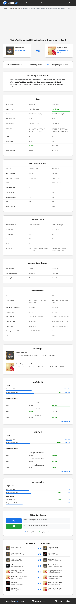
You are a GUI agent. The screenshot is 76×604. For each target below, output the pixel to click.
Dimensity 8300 (20, 50)
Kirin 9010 (51, 553)
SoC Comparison (15, 8)
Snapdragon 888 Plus (17, 571)
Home (28, 3)
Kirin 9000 (14, 582)
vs (39, 548)
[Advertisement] (38, 23)
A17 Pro (13, 565)
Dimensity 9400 (53, 547)
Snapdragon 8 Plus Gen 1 (19, 576)
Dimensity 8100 (16, 559)
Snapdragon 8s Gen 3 (61, 65)
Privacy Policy (64, 601)
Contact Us (40, 601)
